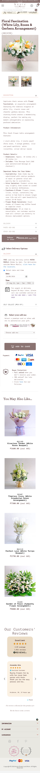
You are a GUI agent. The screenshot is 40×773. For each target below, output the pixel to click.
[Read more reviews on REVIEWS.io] (20, 652)
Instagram (10, 741)
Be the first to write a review (20, 711)
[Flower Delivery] (26, 751)
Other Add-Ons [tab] (9, 231)
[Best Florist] (14, 751)
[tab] (20, 254)
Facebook (18, 741)
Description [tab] (8, 95)
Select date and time (15, 270)
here (21, 382)
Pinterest (26, 741)
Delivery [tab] (6, 223)
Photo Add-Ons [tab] (9, 227)
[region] (20, 679)
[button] (4, 679)
